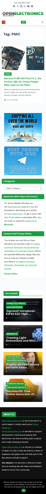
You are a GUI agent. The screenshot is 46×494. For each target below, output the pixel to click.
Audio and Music (14, 357)
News (7, 74)
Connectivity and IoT (16, 303)
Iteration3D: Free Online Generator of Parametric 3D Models (21, 394)
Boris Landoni (14, 318)
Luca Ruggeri (12, 100)
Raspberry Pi (12, 334)
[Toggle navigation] (23, 22)
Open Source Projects (16, 361)
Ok (24, 490)
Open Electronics (14, 214)
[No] (43, 486)
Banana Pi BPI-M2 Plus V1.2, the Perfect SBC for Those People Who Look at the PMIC (23, 82)
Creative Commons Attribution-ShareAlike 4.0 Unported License (20, 265)
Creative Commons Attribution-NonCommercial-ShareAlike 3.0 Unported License (22, 247)
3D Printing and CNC (15, 384)
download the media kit (18, 207)
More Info (8, 224)
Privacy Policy (10, 273)
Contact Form (30, 221)
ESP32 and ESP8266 (14, 307)
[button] (43, 22)
